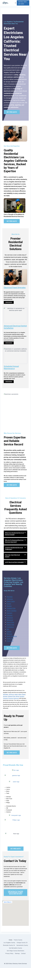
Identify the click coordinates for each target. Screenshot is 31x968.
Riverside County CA (9, 945)
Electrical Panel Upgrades (15, 287)
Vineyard (9, 613)
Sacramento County (22, 945)
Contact (23, 953)
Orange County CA (22, 942)
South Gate (10, 638)
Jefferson (10, 599)
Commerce (10, 627)
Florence (9, 615)
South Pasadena (12, 636)
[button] (15, 534)
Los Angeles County (9, 942)
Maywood (10, 620)
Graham (9, 631)
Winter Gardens (11, 610)
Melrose (9, 634)
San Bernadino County (15, 948)
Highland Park (11, 608)
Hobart (9, 604)
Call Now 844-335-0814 (22, 3)
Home (10, 940)
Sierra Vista (10, 622)
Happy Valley (11, 601)
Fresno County (18, 940)
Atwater (9, 606)
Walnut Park (10, 624)
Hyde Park (10, 641)
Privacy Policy (9, 953)
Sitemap (17, 953)
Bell (8, 629)
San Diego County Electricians (15, 950)
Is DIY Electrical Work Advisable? (14, 562)
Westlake (10, 597)
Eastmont (10, 617)
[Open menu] (15, 3)
